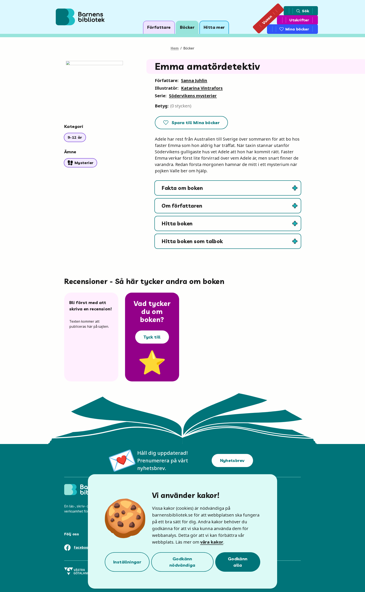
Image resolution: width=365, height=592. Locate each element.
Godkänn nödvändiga (182, 562)
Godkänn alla (238, 562)
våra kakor (211, 542)
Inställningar (127, 562)
